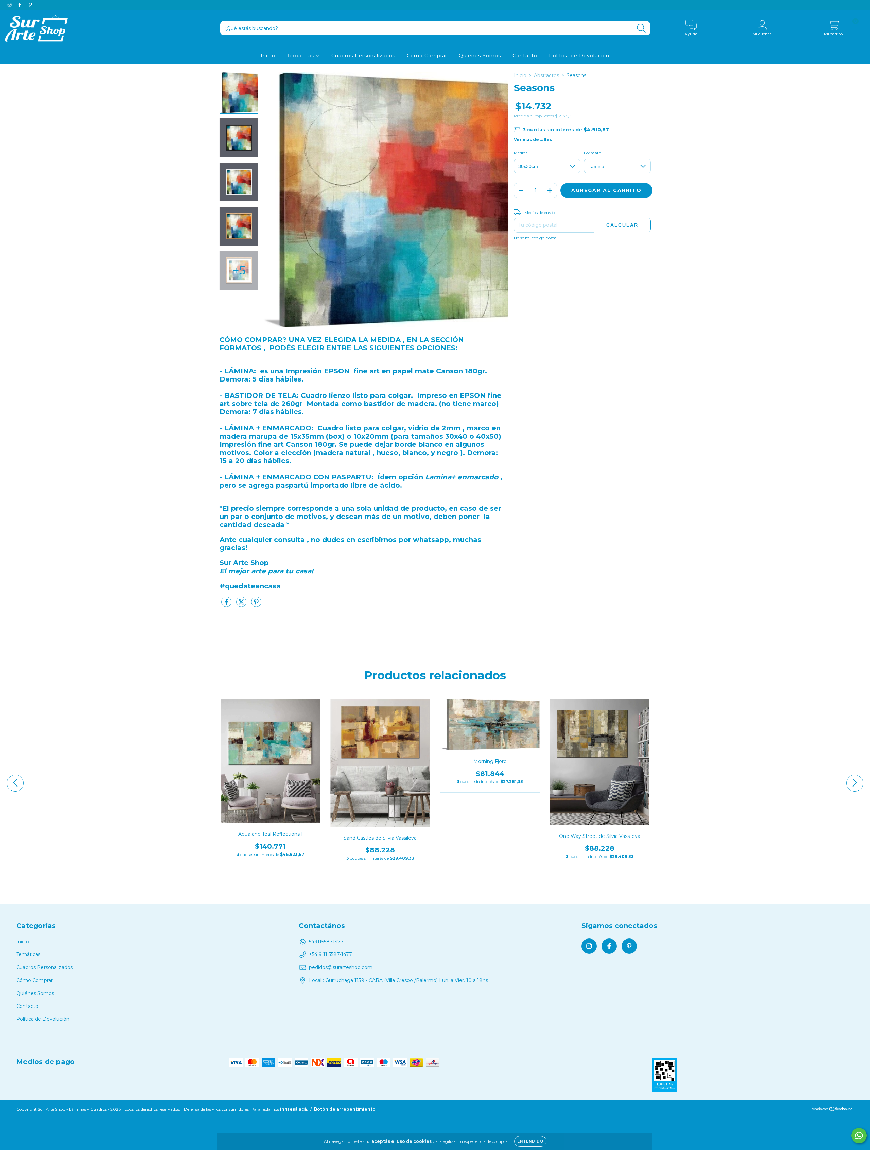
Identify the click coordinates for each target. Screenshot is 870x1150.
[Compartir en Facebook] (227, 605)
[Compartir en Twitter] (242, 605)
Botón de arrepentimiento (345, 1109)
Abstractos (546, 75)
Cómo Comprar (427, 56)
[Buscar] (641, 28)
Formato (592, 152)
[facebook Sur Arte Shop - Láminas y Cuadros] (20, 5)
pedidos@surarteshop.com (340, 967)
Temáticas (301, 56)
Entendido (530, 1141)
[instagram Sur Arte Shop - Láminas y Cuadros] (10, 5)
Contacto (524, 56)
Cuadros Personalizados (363, 56)
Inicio (268, 56)
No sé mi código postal (535, 237)
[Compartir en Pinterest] (256, 605)
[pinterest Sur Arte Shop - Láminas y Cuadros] (30, 5)
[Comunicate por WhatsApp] (859, 1135)
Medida (521, 152)
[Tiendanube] (832, 1109)
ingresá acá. (294, 1109)
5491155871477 (326, 941)
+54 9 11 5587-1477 (330, 954)
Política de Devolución (579, 56)
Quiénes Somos (480, 56)
